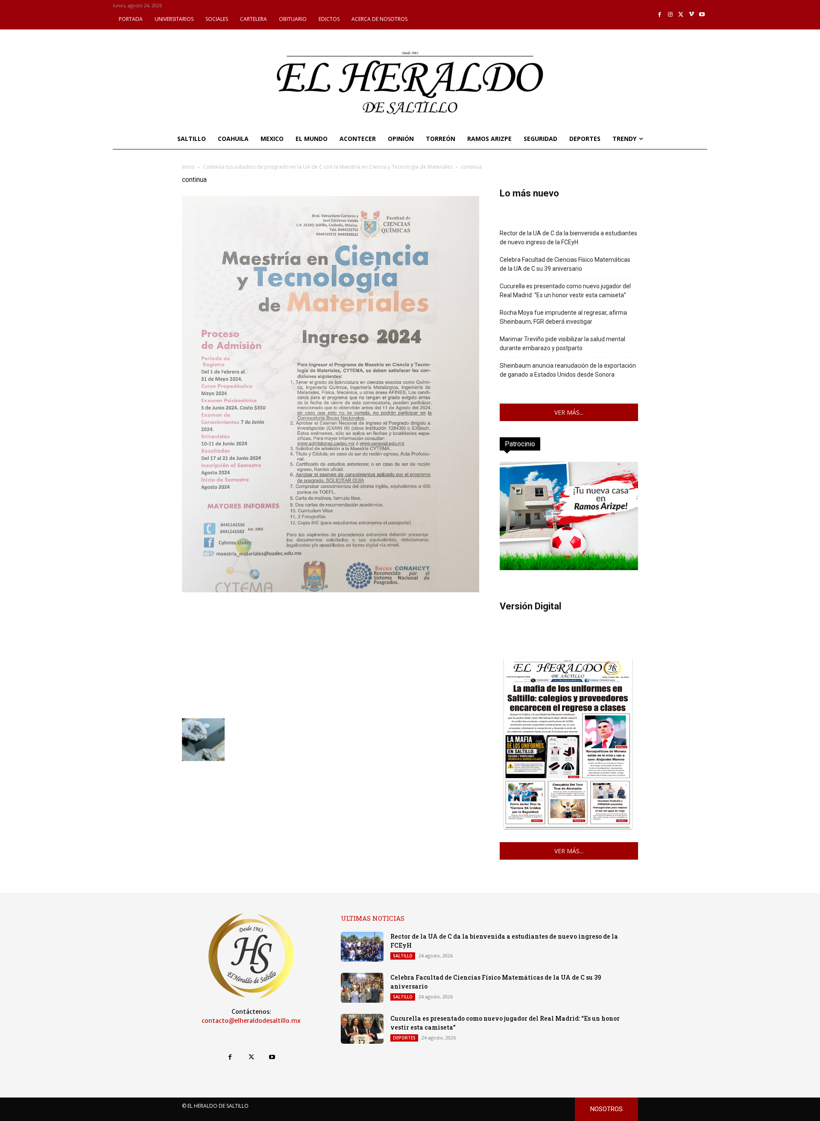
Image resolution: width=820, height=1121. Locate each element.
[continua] (330, 590)
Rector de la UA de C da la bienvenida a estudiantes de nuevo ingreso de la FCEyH (568, 238)
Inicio (188, 166)
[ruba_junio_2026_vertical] (569, 568)
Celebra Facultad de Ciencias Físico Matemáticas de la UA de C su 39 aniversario (565, 264)
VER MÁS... (568, 412)
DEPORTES (404, 1038)
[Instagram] (670, 14)
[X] (681, 14)
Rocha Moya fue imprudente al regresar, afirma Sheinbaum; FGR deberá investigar (563, 317)
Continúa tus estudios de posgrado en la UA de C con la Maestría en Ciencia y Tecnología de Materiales (328, 166)
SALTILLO (403, 956)
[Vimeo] (691, 14)
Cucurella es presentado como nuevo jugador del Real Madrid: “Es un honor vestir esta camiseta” (565, 291)
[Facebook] (660, 14)
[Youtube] (702, 14)
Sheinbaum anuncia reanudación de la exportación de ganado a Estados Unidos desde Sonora (568, 370)
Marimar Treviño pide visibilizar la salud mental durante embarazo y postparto (562, 343)
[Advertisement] (330, 654)
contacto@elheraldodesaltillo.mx (251, 1020)
